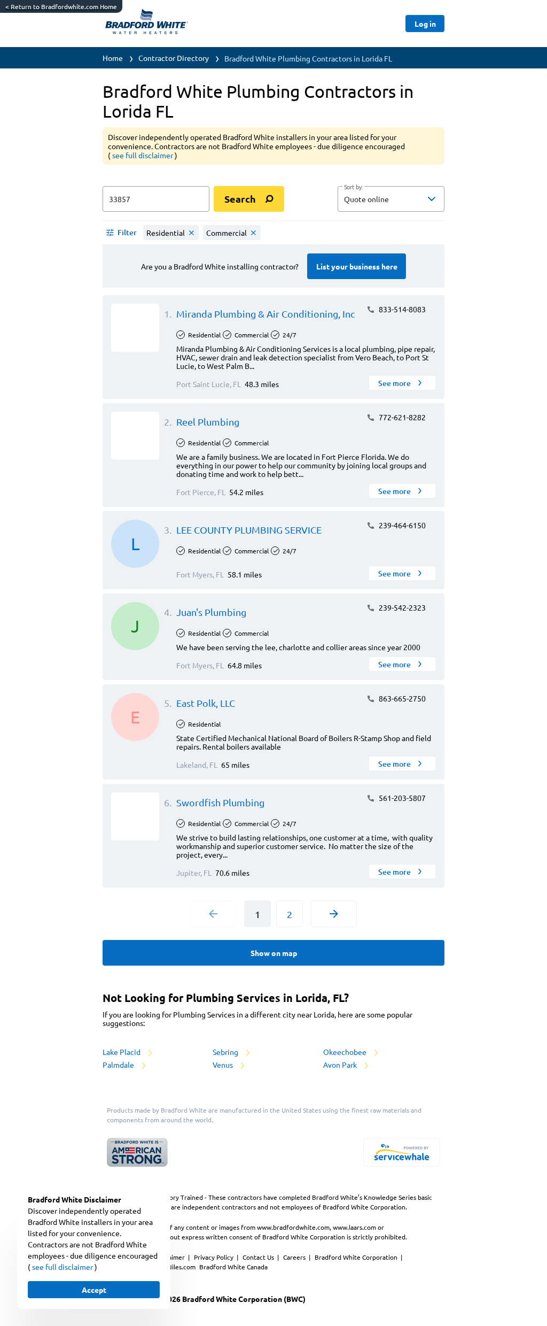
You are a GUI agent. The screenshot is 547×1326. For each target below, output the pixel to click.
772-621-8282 (401, 417)
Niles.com (182, 1266)
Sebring (226, 1052)
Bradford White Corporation (357, 1257)
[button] (391, 199)
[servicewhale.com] (401, 1152)
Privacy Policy (214, 1257)
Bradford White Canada (233, 1266)
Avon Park (340, 1064)
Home (113, 58)
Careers (295, 1257)
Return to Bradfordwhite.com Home (61, 6)
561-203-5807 (401, 798)
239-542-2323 (401, 607)
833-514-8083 (401, 309)
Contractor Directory (173, 58)
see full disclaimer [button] (143, 155)
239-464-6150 (401, 525)
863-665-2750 (401, 698)
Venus (224, 1064)
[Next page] (334, 913)
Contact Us (259, 1257)
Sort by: (353, 187)
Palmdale (119, 1064)
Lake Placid (122, 1052)
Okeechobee (345, 1052)
